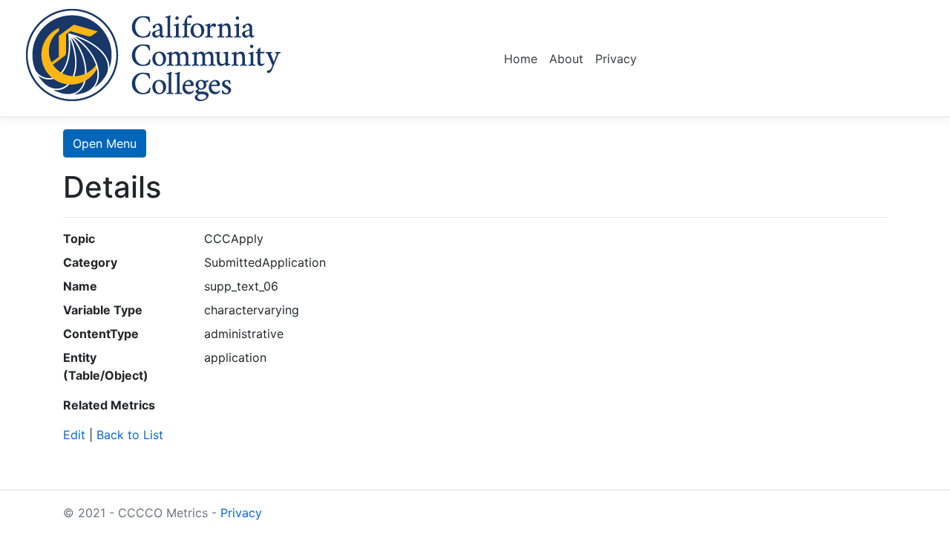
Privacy (616, 58)
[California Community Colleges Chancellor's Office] (153, 52)
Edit (74, 434)
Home (520, 58)
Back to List (129, 434)
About (566, 58)
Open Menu (105, 143)
